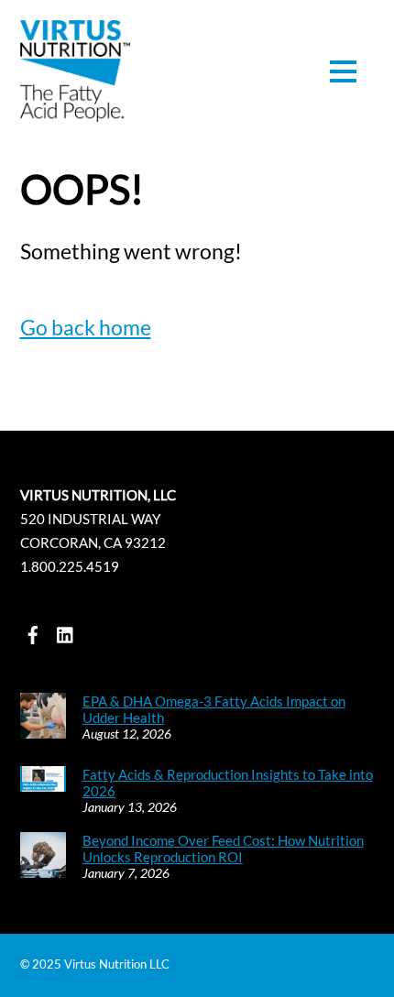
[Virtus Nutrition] (75, 110)
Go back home (85, 327)
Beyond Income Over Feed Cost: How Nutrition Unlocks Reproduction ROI (223, 848)
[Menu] (343, 71)
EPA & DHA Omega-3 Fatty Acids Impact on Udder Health (213, 709)
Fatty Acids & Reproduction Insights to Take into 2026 (227, 782)
